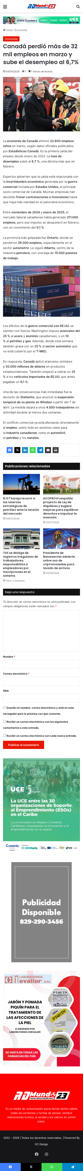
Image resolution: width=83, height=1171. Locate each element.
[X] (17, 450)
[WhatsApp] (33, 450)
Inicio (9, 30)
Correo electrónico (16, 673)
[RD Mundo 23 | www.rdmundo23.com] (41, 6)
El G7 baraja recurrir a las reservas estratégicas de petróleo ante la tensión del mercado (21, 506)
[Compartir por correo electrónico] (48, 450)
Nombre (9, 656)
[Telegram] (40, 450)
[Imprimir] (56, 450)
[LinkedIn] (25, 450)
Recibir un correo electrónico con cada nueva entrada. (41, 735)
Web (6, 690)
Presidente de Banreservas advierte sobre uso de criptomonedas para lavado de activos (59, 560)
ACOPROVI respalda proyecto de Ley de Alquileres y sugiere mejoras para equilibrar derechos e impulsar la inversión (60, 507)
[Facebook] (10, 450)
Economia (21, 30)
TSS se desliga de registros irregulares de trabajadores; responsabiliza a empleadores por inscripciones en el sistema (20, 564)
